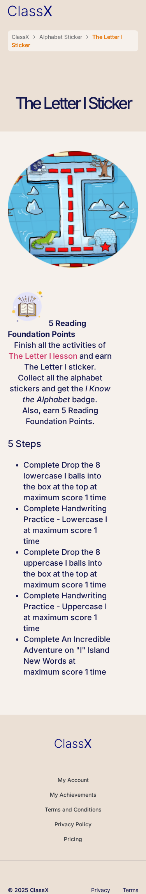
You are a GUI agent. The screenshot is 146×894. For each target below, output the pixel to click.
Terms (130, 890)
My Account (73, 780)
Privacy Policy (73, 824)
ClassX (20, 36)
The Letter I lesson (43, 356)
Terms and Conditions (73, 809)
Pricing (73, 839)
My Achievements (73, 794)
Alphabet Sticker (60, 36)
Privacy (100, 890)
